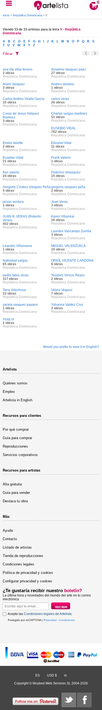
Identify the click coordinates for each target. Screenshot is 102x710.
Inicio (6, 15)
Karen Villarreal (62, 216)
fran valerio (11, 172)
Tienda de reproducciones (23, 556)
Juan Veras (59, 202)
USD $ (52, 675)
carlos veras (60, 99)
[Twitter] (68, 700)
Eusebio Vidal (13, 158)
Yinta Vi (8, 319)
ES (37, 675)
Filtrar (8, 53)
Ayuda (8, 530)
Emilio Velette (13, 143)
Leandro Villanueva (17, 246)
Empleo (9, 392)
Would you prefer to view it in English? (71, 347)
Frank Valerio (61, 158)
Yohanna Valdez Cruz (67, 305)
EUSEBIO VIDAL (63, 128)
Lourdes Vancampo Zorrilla (71, 231)
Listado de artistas (17, 547)
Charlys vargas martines (69, 113)
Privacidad (50, 620)
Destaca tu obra (15, 501)
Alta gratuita (12, 484)
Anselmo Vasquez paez (68, 69)
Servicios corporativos (20, 455)
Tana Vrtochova (14, 290)
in (65, 675)
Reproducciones (15, 446)
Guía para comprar (17, 438)
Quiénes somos (15, 383)
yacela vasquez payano (20, 305)
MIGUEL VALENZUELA (68, 246)
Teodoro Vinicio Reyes (68, 275)
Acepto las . (40, 614)
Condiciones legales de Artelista (48, 614)
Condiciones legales (18, 564)
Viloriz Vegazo (61, 290)
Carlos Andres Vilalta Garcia (23, 99)
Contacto (10, 539)
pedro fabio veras (16, 275)
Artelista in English (17, 400)
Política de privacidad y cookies (28, 573)
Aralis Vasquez (14, 84)
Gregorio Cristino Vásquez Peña (27, 187)
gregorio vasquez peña (68, 187)
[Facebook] (84, 700)
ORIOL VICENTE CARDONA (72, 260)
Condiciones (67, 620)
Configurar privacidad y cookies (27, 581)
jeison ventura (13, 202)
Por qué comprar (16, 429)
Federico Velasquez (66, 172)
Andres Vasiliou (62, 84)
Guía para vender (16, 493)
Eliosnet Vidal (61, 143)
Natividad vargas (15, 260)
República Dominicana (27, 15)
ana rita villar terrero (17, 69)
